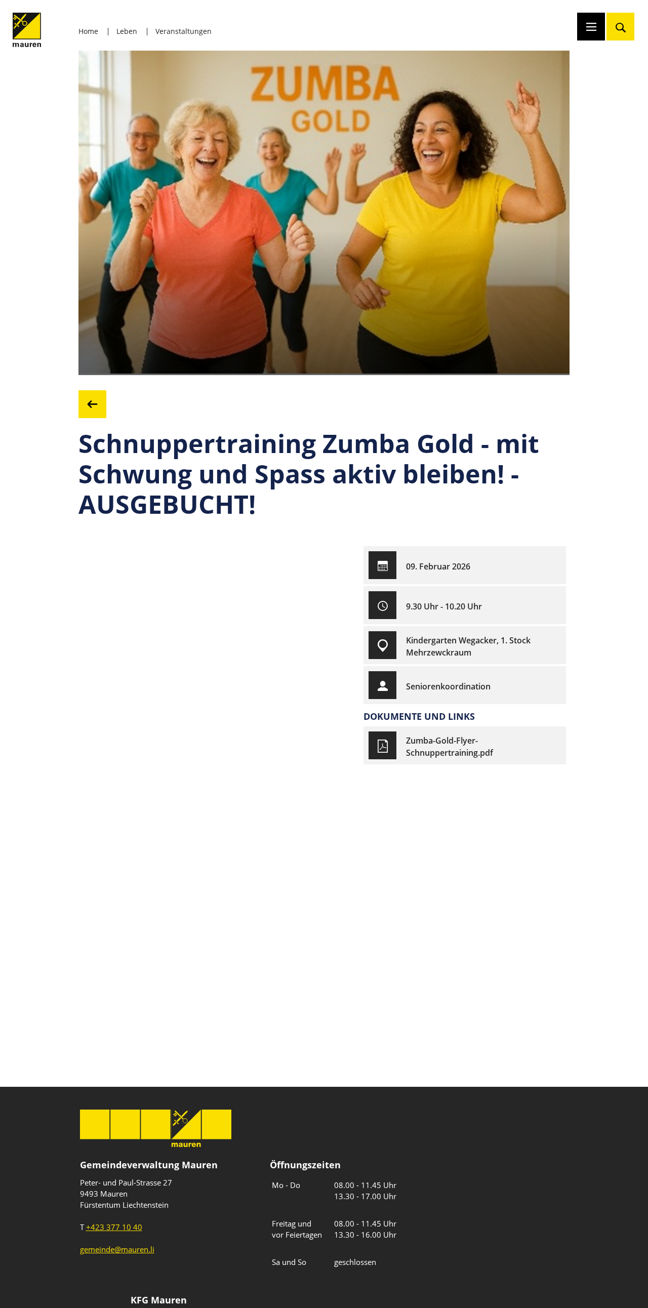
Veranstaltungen (183, 31)
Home (88, 31)
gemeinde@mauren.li (117, 1249)
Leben (126, 31)
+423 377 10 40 (114, 1227)
